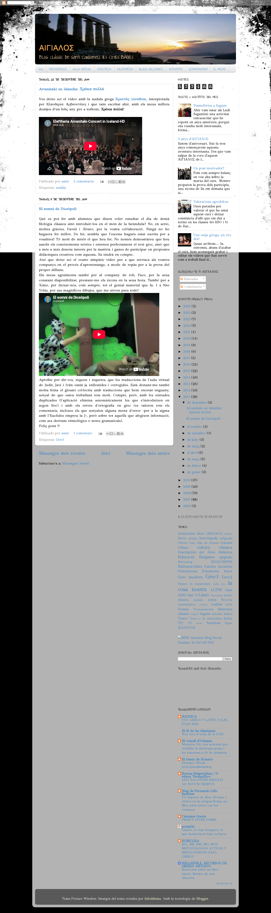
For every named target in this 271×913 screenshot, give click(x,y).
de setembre (197, 433)
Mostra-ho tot (224, 883)
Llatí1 (204, 595)
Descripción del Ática (196, 552)
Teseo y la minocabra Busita (211, 618)
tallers (228, 614)
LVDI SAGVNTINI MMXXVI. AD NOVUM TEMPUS (203, 782)
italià (216, 584)
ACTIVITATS (176, 70)
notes (212, 600)
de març (194, 459)
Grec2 (227, 577)
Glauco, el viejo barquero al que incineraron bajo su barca (204, 832)
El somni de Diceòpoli (58, 208)
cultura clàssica (214, 547)
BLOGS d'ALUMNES (151, 70)
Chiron (182, 543)
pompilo (188, 826)
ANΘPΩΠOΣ (214, 533)
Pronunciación (203, 609)
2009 (187, 487)
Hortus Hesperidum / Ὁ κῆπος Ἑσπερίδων (200, 775)
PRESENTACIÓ (58, 70)
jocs (223, 584)
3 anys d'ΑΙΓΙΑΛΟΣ (193, 139)
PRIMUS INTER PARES (199, 820)
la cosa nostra (205, 586)
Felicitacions (187, 571)
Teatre (183, 618)
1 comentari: (83, 433)
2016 (187, 365)
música (183, 600)
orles (229, 604)
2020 (187, 338)
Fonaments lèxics (217, 571)
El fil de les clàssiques (198, 731)
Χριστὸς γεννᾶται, (131, 99)
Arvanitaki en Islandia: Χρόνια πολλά (71, 89)
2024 (187, 313)
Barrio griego (187, 538)
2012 (187, 390)
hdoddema (153, 899)
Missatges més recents (62, 453)
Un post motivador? (208, 168)
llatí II (192, 595)
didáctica (225, 552)
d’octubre (195, 427)
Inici (41, 70)
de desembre (197, 403)
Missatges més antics (148, 453)
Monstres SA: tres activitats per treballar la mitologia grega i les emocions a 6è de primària (205, 748)
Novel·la (226, 600)
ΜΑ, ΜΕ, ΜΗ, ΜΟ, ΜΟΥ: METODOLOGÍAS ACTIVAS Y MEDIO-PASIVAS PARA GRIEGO (204, 850)
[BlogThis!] (113, 182)
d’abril (193, 453)
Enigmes (207, 557)
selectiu (217, 614)
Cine (192, 543)
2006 (187, 506)
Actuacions (186, 533)
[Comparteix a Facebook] (120, 182)
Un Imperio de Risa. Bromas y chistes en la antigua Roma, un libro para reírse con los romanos (204, 803)
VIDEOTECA (104, 70)
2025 (187, 306)
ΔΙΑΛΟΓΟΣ (186, 628)
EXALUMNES (221, 562)
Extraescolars (190, 566)
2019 (187, 345)
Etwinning (185, 562)
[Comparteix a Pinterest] (124, 182)
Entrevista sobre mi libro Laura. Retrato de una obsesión (200, 874)
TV (190, 623)
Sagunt (205, 614)
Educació (186, 557)
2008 (187, 493)
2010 (187, 480)
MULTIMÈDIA (125, 70)
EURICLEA (190, 841)
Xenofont (213, 623)
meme (228, 595)
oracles (203, 604)
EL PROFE (219, 70)
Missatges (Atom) (75, 463)
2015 (187, 371)
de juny (193, 440)
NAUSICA (189, 716)
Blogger (202, 899)
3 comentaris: (84, 181)
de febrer (194, 466)
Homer (182, 584)
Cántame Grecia (194, 816)
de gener (194, 472)
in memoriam (200, 584)
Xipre (228, 623)
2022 (187, 326)
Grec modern (190, 577)
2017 (187, 358)
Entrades (190, 279)
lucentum (217, 595)
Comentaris (192, 287)
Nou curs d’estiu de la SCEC (203, 734)
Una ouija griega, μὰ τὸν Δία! (212, 237)
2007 (187, 500)
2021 (187, 332)
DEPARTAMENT (198, 70)
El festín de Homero (197, 759)
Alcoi (200, 533)
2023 (187, 319)
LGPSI (216, 589)
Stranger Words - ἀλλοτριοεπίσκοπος (197, 765)
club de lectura (208, 543)
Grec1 (60, 440)
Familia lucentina (218, 567)
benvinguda (208, 538)
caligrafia (226, 538)
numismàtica (187, 604)
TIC (181, 623)
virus (199, 623)
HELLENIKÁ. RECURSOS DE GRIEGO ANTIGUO (204, 864)
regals (194, 614)
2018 (187, 352)
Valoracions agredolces (210, 202)
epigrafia (225, 557)
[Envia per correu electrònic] (110, 182)
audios (228, 533)
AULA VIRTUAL (82, 70)
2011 (187, 397)
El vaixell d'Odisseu (197, 741)
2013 (187, 384)
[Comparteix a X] (117, 182)
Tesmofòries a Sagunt (210, 105)
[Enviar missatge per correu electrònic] (102, 181)
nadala (61, 188)
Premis (183, 609)
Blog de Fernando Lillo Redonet (199, 792)
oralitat (216, 604)
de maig (194, 446)
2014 (187, 377)
